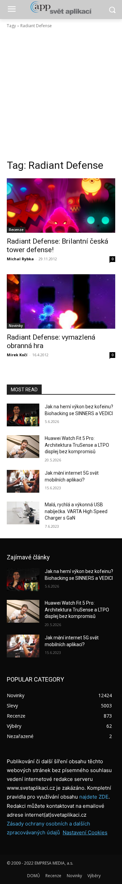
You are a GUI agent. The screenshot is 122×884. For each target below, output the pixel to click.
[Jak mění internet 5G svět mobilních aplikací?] (23, 481)
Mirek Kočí (17, 354)
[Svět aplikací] (61, 8)
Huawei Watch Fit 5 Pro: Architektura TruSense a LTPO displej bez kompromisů (77, 445)
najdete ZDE (93, 796)
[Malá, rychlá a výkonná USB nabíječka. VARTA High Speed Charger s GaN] (23, 513)
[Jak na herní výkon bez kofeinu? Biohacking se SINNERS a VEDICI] (23, 415)
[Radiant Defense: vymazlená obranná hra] (61, 301)
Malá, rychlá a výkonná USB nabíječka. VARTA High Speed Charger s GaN (76, 511)
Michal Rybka (20, 258)
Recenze (16, 229)
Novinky (16, 325)
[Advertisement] (61, 94)
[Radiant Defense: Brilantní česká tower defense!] (61, 205)
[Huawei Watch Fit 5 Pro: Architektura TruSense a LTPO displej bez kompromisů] (23, 446)
